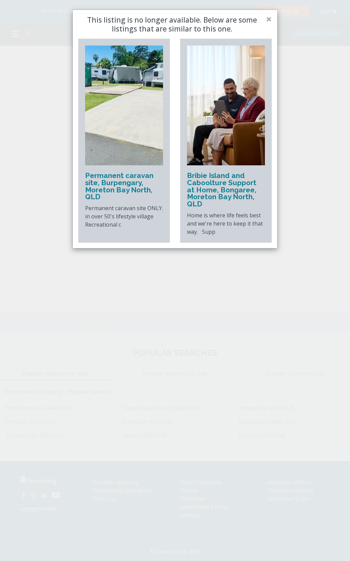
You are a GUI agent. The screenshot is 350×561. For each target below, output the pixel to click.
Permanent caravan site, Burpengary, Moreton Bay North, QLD (119, 186)
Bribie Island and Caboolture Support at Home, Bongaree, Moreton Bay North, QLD (221, 189)
